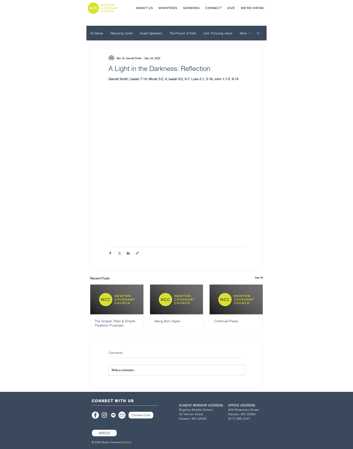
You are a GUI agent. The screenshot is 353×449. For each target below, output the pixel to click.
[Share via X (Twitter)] (119, 253)
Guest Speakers (151, 33)
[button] (258, 33)
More (243, 33)
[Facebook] (95, 415)
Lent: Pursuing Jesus (217, 33)
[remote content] (176, 195)
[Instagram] (104, 415)
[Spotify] (113, 415)
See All (259, 277)
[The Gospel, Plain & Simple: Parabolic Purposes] (116, 299)
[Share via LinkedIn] (128, 253)
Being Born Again (167, 321)
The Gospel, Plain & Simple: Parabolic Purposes (115, 323)
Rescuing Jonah (121, 33)
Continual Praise (226, 321)
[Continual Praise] (236, 299)
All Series (96, 33)
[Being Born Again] (176, 299)
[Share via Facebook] (110, 253)
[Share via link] (137, 253)
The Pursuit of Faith (183, 33)
